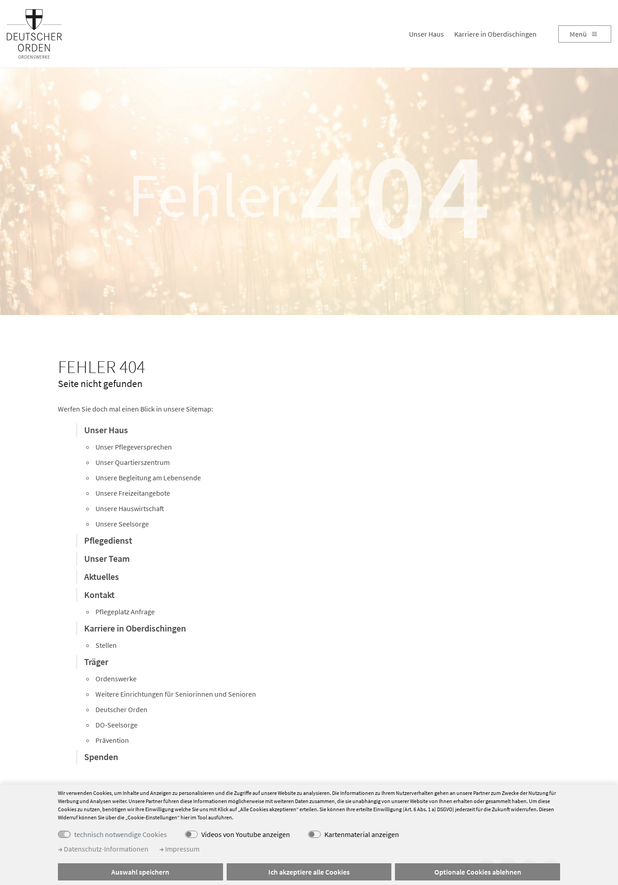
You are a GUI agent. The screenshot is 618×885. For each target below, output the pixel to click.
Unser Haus (426, 33)
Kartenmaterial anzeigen (361, 834)
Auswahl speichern (140, 871)
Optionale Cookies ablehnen (477, 871)
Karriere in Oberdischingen (495, 33)
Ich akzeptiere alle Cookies (309, 871)
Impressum (182, 848)
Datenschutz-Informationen (105, 848)
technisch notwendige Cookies (120, 834)
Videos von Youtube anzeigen (245, 834)
